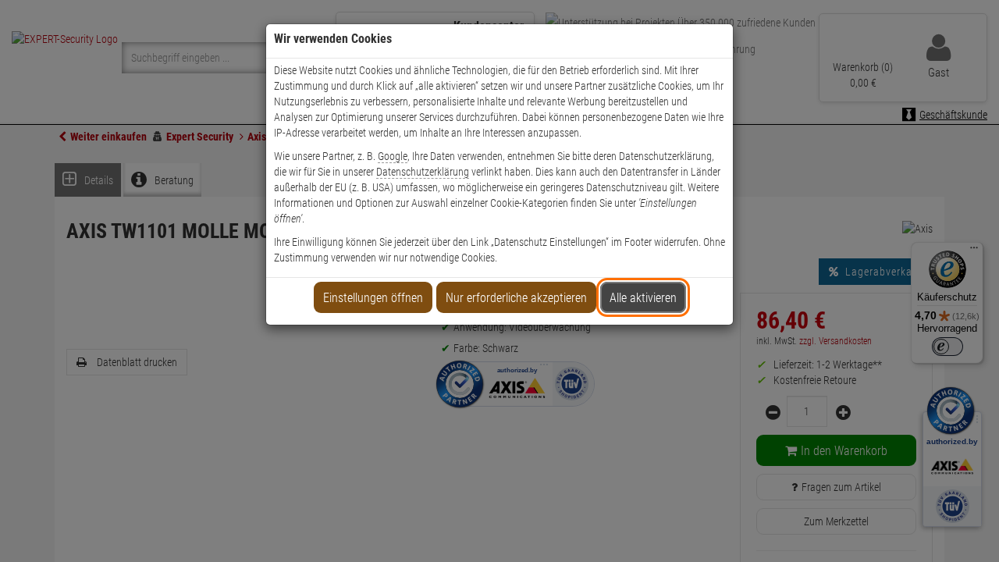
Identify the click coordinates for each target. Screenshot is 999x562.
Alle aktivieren (643, 297)
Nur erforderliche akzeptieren (516, 297)
